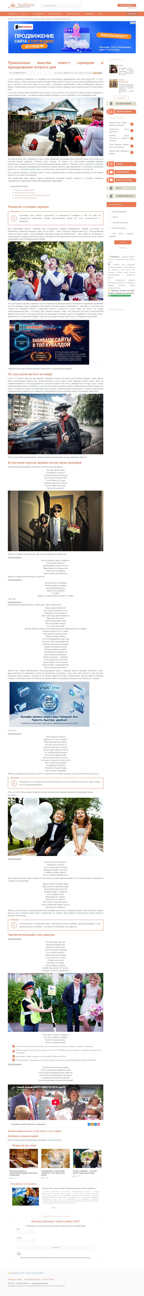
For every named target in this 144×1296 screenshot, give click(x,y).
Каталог (132, 14)
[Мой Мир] (95, 1124)
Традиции (89, 14)
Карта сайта (48, 1279)
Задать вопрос (127, 5)
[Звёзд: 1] (94, 73)
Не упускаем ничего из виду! (25, 193)
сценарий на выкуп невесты (31, 169)
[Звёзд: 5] (101, 73)
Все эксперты (121, 97)
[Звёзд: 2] (95, 73)
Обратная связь (15, 1279)
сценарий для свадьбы (93, 164)
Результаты (122, 247)
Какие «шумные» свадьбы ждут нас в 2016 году (119, 145)
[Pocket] (98, 1124)
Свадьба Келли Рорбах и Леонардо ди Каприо (119, 124)
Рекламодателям (32, 1279)
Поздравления (55, 14)
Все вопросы (132, 7)
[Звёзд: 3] (97, 73)
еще (100, 14)
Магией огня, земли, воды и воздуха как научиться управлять (68, 1188)
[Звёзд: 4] (99, 73)
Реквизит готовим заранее (24, 190)
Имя (18, 1229)
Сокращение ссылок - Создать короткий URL (26, 1273)
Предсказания (73, 14)
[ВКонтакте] (89, 1124)
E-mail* (19, 1238)
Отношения (38, 14)
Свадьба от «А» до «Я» (18, 14)
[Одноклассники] (92, 1124)
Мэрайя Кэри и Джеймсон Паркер (119, 152)
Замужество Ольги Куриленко (119, 130)
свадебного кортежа (38, 386)
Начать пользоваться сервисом (120, 295)
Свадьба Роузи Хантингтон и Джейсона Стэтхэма (119, 138)
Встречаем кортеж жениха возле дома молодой (32, 195)
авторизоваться (54, 1140)
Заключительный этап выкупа (26, 198)
